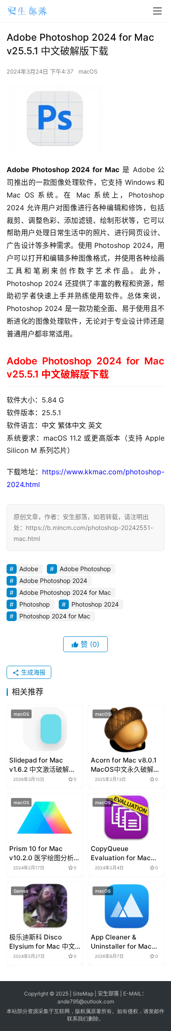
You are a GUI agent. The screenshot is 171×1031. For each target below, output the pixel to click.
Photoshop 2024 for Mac (54, 616)
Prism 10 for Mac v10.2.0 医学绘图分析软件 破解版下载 (44, 853)
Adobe (28, 568)
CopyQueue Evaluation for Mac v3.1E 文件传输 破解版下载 (124, 853)
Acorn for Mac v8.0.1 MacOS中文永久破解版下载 (125, 765)
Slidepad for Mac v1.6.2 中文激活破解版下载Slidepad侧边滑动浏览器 (42, 765)
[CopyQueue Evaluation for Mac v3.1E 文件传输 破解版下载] (126, 817)
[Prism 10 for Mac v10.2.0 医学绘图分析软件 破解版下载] (45, 817)
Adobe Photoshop (85, 568)
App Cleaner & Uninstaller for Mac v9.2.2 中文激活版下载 (124, 942)
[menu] (157, 11)
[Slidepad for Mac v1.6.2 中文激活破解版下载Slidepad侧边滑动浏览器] (45, 729)
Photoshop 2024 (95, 604)
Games (21, 890)
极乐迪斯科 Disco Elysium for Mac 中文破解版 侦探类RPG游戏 (43, 942)
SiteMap (83, 993)
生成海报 (32, 672)
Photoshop (34, 604)
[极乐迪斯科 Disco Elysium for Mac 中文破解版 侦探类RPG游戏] (45, 906)
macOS (87, 71)
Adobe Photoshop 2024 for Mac (65, 592)
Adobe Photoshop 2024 (53, 580)
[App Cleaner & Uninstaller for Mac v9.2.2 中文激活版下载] (126, 906)
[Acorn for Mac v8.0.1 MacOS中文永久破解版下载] (126, 729)
